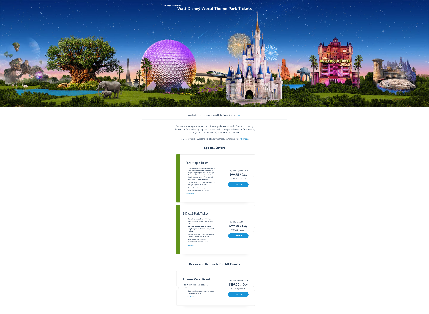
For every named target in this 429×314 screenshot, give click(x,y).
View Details (190, 194)
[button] (238, 184)
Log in (239, 115)
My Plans (244, 139)
